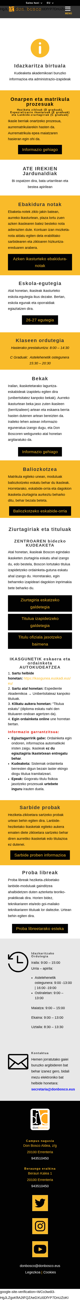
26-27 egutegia (40, 320)
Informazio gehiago (40, 149)
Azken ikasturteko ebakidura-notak (40, 262)
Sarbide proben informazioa (40, 855)
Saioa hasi (32, 3)
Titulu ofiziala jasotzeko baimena (40, 640)
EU (48, 3)
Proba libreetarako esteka (40, 928)
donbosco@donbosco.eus (40, 1266)
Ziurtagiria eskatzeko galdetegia (40, 603)
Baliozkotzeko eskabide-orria (40, 511)
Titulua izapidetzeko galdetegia (40, 622)
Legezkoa (32, 1272)
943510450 (40, 1158)
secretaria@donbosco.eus (53, 1089)
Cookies (49, 1272)
